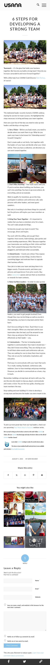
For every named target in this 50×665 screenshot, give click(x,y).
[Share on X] (16, 475)
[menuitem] (36, 5)
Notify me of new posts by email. (17, 641)
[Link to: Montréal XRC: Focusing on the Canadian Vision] (14, 521)
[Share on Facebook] (8, 475)
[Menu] (42, 5)
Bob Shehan (40, 78)
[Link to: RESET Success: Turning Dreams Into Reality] (35, 497)
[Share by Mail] (42, 475)
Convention (16, 275)
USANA (14, 434)
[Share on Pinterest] (33, 475)
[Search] (36, 5)
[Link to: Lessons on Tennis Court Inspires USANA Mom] (14, 542)
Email (37, 589)
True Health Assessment (17, 449)
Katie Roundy (33, 459)
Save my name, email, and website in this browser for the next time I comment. (25, 606)
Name (37, 580)
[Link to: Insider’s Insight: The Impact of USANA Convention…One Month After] (35, 542)
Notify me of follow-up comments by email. (21, 636)
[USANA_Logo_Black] (21, 5)
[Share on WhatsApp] (25, 475)
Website (37, 597)
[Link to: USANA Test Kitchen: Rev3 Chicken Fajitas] (14, 497)
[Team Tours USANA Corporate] (25, 52)
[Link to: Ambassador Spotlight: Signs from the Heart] (35, 525)
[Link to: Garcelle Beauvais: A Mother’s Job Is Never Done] (14, 509)
